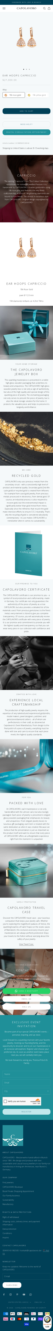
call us (26, 1007)
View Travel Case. (26, 944)
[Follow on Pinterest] (17, 1294)
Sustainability (8, 1200)
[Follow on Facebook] (4, 1294)
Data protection (9, 1229)
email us (26, 999)
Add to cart (26, 111)
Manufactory (8, 1204)
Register (27, 1111)
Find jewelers (8, 1182)
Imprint (6, 1237)
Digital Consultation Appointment (26, 132)
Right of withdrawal (11, 1217)
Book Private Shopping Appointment (18, 1191)
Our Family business (11, 1195)
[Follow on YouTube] (24, 1294)
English (38, 1302)
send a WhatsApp (28, 991)
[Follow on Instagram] (10, 1294)
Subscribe (12, 1285)
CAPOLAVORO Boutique (13, 1187)
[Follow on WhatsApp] (30, 1294)
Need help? (26, 124)
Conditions (7, 1233)
